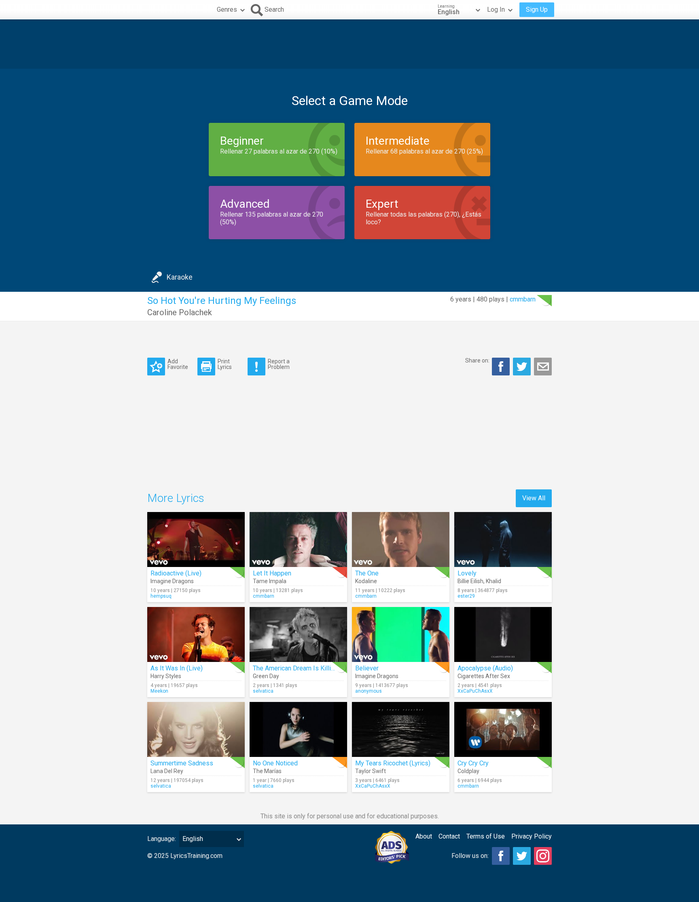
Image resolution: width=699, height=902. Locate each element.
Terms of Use (485, 836)
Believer (367, 668)
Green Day (266, 676)
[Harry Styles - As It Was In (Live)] (196, 634)
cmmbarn (523, 299)
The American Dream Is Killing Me (301, 668)
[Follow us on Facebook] (501, 856)
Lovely (467, 573)
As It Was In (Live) (176, 668)
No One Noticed (275, 763)
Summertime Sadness (181, 763)
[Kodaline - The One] (400, 539)
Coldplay (468, 771)
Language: (161, 839)
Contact (449, 836)
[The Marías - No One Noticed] (298, 729)
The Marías (267, 771)
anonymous (368, 691)
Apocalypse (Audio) (485, 668)
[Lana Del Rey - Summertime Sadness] (196, 729)
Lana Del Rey (166, 771)
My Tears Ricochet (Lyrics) (392, 763)
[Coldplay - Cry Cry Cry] (503, 729)
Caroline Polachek (179, 312)
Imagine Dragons (172, 581)
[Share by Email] (543, 366)
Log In (496, 9)
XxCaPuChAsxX (475, 691)
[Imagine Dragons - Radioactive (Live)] (196, 539)
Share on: (477, 360)
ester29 (466, 596)
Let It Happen (272, 573)
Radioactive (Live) (175, 573)
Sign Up (537, 9)
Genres (227, 9)
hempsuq (161, 596)
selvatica (263, 691)
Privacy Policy (531, 836)
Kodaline (366, 581)
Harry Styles (165, 676)
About (423, 836)
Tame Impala (269, 581)
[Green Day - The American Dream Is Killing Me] (298, 634)
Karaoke (180, 277)
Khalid (493, 581)
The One (367, 573)
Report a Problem (279, 364)
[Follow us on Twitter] (522, 856)
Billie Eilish (470, 581)
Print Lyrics (225, 364)
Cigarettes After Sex (484, 676)
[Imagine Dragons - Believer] (400, 634)
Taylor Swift (370, 771)
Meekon (159, 691)
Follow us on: (470, 856)
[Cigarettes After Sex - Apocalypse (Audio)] (503, 634)
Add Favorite (177, 364)
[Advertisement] (349, 44)
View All (533, 498)
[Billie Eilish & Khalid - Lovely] (503, 539)
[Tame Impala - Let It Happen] (298, 539)
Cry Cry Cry (473, 763)
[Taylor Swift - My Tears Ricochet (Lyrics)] (400, 729)
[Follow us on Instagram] (543, 856)
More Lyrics (175, 498)
